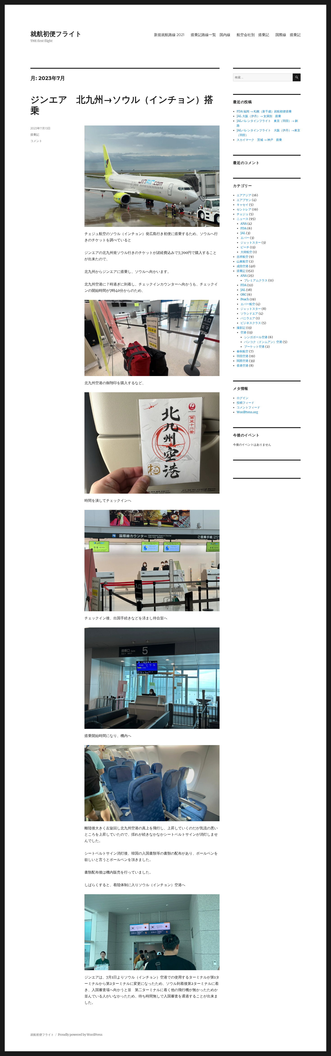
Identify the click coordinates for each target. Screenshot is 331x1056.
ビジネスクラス (250, 323)
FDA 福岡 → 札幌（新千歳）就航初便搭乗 (264, 111)
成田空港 (242, 266)
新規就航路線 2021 (169, 35)
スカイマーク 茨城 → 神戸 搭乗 (259, 140)
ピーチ (244, 247)
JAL (242, 233)
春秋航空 (242, 351)
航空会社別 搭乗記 (253, 35)
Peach (244, 299)
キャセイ (242, 205)
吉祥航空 (242, 257)
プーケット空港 (254, 347)
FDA (243, 228)
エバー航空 (247, 304)
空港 (243, 332)
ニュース (242, 219)
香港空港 (242, 365)
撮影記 (241, 328)
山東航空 (242, 261)
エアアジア (244, 195)
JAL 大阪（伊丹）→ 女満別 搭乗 (259, 116)
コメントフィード (248, 407)
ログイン (242, 398)
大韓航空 (246, 252)
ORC (243, 295)
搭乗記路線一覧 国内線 (210, 35)
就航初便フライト (56, 34)
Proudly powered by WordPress (80, 1035)
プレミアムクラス (256, 280)
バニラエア (247, 318)
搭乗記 (34, 134)
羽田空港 (242, 356)
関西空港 (242, 361)
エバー (244, 238)
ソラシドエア (249, 313)
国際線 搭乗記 (288, 35)
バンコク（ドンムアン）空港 (263, 342)
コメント (36, 141)
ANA (243, 224)
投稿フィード (245, 403)
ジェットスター (250, 242)
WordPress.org (247, 412)
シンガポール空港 (256, 337)
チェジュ (242, 214)
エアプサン (244, 200)
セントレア (244, 209)
